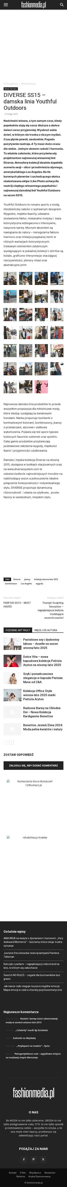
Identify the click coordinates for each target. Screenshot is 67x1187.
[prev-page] (6, 742)
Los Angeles (26, 583)
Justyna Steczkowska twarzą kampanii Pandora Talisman (31, 955)
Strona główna (11, 83)
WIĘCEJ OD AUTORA (45, 630)
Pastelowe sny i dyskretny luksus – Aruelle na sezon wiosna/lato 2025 (41, 644)
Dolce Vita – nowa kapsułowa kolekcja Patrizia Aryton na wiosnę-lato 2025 (42, 661)
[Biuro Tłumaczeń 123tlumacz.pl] (33, 801)
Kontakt (12, 1172)
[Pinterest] (33, 1159)
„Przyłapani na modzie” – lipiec (33, 1045)
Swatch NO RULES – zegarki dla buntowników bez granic (32, 977)
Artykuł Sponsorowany (39, 1176)
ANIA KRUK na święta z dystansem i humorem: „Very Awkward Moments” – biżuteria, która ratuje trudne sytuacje (33, 942)
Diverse (16, 579)
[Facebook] (24, 1159)
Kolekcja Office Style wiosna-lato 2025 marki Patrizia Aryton (39, 695)
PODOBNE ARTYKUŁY (18, 630)
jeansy (27, 579)
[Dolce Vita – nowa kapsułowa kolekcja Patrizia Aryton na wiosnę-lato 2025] (12, 661)
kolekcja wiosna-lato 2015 (46, 579)
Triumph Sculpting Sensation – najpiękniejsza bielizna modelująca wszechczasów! (50, 610)
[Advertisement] (33, 46)
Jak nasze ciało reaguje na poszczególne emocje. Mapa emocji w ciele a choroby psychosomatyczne (33, 988)
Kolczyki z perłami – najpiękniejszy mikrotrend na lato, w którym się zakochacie (31, 966)
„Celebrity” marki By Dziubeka (32, 1030)
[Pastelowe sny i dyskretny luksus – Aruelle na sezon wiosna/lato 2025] (12, 644)
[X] (43, 1159)
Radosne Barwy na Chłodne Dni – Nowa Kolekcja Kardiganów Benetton (42, 712)
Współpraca (35, 1172)
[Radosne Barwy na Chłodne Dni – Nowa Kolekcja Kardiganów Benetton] (12, 712)
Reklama (20, 1176)
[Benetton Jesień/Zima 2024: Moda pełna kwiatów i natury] (12, 729)
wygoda (39, 583)
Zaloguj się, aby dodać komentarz (33, 765)
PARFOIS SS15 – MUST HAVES (17, 604)
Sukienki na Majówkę (24, 1038)
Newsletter (49, 1172)
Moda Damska (28, 83)
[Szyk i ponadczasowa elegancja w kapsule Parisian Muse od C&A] (12, 678)
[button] (5, 5)
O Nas (23, 1172)
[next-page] (11, 742)
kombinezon (11, 583)
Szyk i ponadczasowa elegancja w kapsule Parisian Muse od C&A (43, 678)
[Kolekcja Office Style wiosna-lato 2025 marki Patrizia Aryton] (12, 695)
